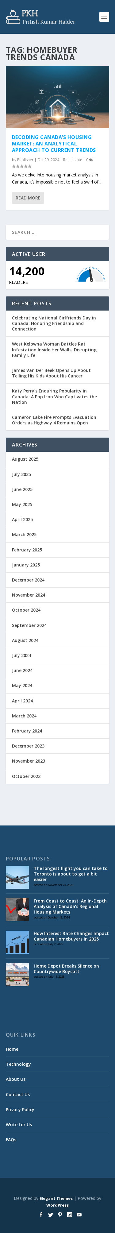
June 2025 (22, 489)
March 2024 (24, 716)
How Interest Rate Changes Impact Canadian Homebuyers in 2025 (71, 936)
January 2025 (26, 565)
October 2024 (26, 610)
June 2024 (22, 670)
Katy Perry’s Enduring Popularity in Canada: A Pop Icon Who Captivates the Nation (54, 396)
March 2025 (24, 534)
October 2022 (26, 776)
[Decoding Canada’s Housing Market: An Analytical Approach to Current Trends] (57, 97)
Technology (18, 1064)
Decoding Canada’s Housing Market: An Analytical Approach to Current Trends (54, 143)
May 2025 (22, 504)
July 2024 (21, 655)
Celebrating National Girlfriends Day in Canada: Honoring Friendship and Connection (54, 323)
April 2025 (22, 519)
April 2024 (22, 701)
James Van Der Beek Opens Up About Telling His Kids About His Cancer (51, 373)
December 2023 (28, 746)
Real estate (72, 159)
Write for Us (19, 1124)
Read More (28, 198)
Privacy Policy (20, 1109)
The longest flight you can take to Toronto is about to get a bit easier (71, 873)
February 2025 (27, 550)
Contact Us (18, 1094)
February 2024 (27, 731)
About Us (15, 1079)
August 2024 (25, 640)
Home (12, 1049)
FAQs (11, 1139)
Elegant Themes (56, 1198)
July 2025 (21, 474)
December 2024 (28, 580)
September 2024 (29, 625)
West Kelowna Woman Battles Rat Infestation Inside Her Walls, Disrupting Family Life (54, 349)
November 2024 (28, 595)
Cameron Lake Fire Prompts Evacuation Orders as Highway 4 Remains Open (54, 420)
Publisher (25, 159)
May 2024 (22, 685)
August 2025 (25, 459)
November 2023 (28, 761)
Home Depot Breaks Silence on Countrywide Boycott (66, 968)
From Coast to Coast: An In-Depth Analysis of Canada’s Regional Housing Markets (70, 906)
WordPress (57, 1205)
